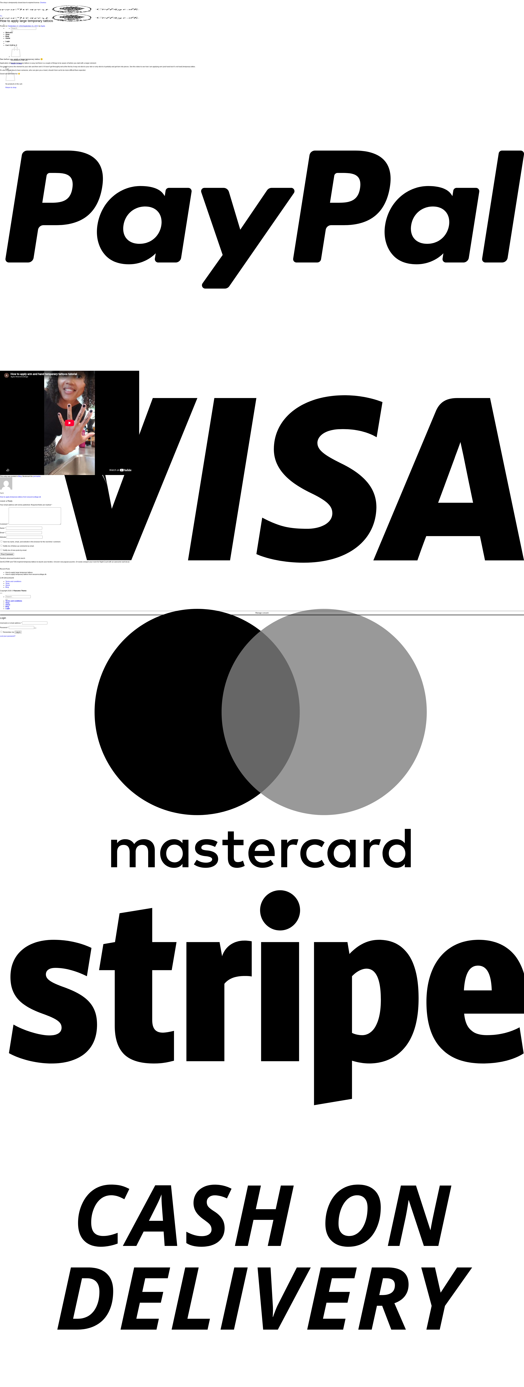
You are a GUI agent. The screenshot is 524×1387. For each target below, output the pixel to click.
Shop (7, 34)
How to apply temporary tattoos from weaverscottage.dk (20, 497)
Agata (43, 26)
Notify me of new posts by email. (15, 550)
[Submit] (12, 31)
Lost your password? (7, 636)
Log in (18, 632)
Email (2, 533)
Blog (7, 36)
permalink (37, 476)
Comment (4, 524)
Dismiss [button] (43, 3)
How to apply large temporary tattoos (19, 572)
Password (4, 627)
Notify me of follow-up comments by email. (18, 546)
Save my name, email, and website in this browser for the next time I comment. (32, 542)
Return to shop (10, 87)
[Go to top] (1, 593)
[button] (7, 41)
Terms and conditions (13, 581)
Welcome (9, 33)
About (7, 38)
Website (3, 537)
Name (3, 528)
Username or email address (11, 623)
